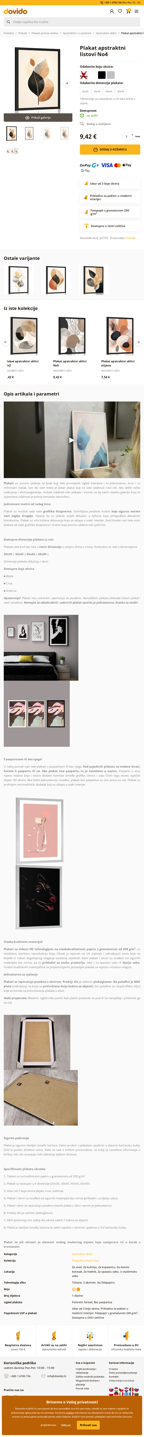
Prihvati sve (88, 1425)
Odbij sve (66, 1424)
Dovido (131, 238)
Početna (9, 33)
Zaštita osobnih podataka (90, 1376)
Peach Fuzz (92, 1260)
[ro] (131, 1389)
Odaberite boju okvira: (97, 67)
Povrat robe (82, 1388)
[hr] (126, 1389)
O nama (113, 1369)
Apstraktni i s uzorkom (77, 33)
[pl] (111, 1394)
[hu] (116, 1389)
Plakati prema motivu (45, 33)
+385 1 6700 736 (20, 1376)
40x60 (109, 91)
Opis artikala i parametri (31, 394)
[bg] (136, 1394)
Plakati (22, 33)
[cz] (121, 1389)
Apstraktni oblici (106, 33)
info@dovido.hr (56, 1376)
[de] (116, 1394)
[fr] (131, 1394)
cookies (70, 1412)
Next (66, 83)
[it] (121, 1394)
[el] (126, 1394)
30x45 (97, 91)
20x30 (85, 91)
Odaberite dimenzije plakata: (102, 83)
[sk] (111, 1389)
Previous (5, 342)
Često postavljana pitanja (123, 1372)
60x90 (120, 91)
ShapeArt (78, 1260)
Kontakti (113, 1376)
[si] (136, 1389)
